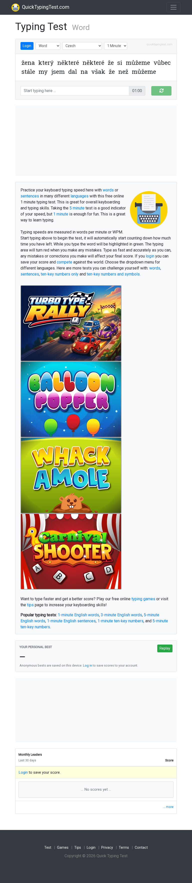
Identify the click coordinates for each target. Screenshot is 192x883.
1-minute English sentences (71, 621)
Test (47, 847)
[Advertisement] (96, 141)
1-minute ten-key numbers (121, 621)
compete (64, 262)
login (150, 256)
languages (79, 196)
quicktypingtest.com (159, 44)
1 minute (60, 214)
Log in (87, 665)
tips (30, 605)
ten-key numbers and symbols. (113, 274)
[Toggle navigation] (173, 7)
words (108, 190)
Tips (77, 847)
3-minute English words (121, 615)
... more (168, 807)
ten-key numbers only (59, 274)
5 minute (77, 208)
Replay (165, 648)
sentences (29, 196)
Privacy (107, 847)
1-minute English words (78, 615)
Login (27, 46)
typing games (143, 599)
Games (62, 847)
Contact (141, 847)
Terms (124, 847)
